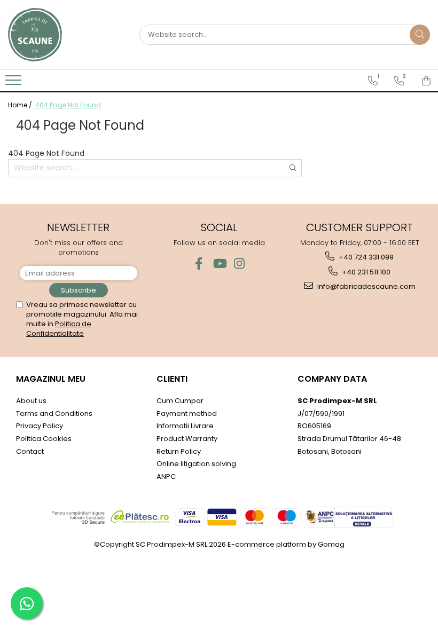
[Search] (420, 35)
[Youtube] (219, 263)
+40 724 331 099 (365, 257)
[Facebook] (199, 263)
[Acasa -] (61, 34)
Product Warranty (187, 439)
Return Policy (179, 451)
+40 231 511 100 (365, 272)
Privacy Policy (39, 426)
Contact (30, 451)
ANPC (166, 476)
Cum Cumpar (180, 401)
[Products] (14, 83)
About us (31, 401)
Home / (21, 104)
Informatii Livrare (185, 426)
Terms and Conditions (54, 413)
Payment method (187, 413)
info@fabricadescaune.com (366, 286)
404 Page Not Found (68, 104)
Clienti (172, 379)
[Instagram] (239, 263)
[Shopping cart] (426, 80)
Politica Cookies (44, 439)
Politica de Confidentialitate (58, 328)
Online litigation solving (196, 464)
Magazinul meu (50, 379)
